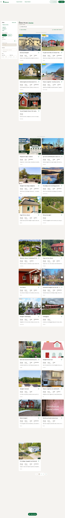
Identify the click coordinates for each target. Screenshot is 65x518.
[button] (30, 71)
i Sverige (30, 23)
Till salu (4, 35)
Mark (3, 30)
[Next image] (39, 72)
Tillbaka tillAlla (5, 24)
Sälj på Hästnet (27, 1)
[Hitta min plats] (15, 41)
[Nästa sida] (46, 474)
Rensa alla (14, 22)
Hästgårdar (4, 28)
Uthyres (9, 35)
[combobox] (8, 41)
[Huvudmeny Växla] (1, 2)
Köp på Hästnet (19, 1)
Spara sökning (23, 29)
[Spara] (39, 53)
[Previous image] (21, 72)
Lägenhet (4, 27)
